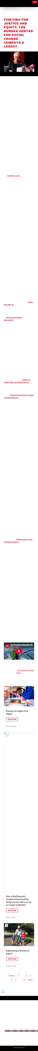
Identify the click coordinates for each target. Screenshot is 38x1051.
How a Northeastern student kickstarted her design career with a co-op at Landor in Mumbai (19, 825)
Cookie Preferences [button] (19, 1047)
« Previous (11, 975)
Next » (30, 979)
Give (35, 2)
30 (24, 979)
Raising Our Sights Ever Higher (19, 707)
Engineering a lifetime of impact (19, 945)
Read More (12, 719)
